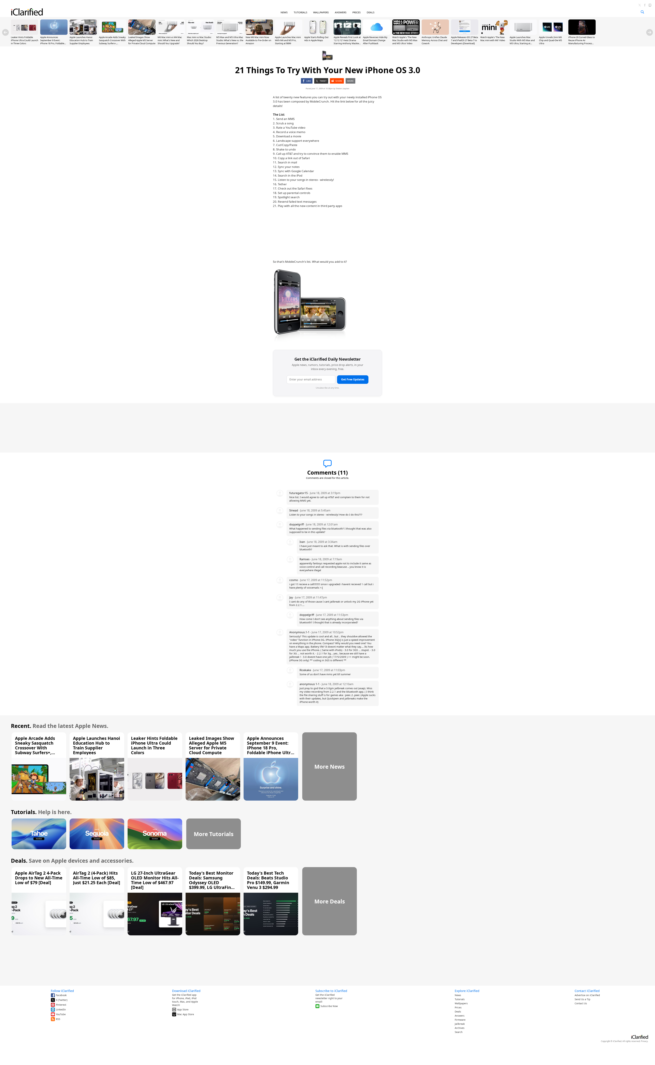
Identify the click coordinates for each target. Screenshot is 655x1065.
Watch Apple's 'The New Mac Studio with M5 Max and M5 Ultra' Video (404, 40)
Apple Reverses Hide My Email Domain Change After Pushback (375, 40)
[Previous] (5, 32)
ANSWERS (340, 12)
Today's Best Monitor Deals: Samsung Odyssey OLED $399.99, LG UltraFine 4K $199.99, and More (211, 882)
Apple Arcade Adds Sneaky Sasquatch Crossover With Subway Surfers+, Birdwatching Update (112, 42)
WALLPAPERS (321, 12)
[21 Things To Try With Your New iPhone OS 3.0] (310, 305)
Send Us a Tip (582, 999)
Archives (459, 1028)
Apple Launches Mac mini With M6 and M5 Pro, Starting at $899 (288, 40)
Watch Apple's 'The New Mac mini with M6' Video (492, 39)
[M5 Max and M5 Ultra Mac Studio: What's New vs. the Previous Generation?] (230, 34)
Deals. (19, 860)
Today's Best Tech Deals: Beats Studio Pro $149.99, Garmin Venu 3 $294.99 (268, 880)
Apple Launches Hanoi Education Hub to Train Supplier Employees (81, 40)
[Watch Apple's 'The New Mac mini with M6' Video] (494, 34)
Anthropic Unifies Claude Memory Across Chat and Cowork (434, 40)
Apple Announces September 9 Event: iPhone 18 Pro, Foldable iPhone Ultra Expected (52, 42)
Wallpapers (461, 1003)
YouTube (61, 1014)
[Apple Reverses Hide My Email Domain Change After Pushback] (376, 34)
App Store (182, 1009)
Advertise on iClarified (587, 995)
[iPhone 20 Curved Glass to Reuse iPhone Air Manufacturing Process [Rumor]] (582, 34)
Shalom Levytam (342, 88)
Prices (458, 1007)
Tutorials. (24, 812)
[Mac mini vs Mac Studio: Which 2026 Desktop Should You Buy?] (200, 34)
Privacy (644, 1041)
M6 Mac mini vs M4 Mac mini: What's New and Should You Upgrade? (170, 40)
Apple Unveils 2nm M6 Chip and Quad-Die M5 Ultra (550, 40)
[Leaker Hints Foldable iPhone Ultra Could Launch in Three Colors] (24, 34)
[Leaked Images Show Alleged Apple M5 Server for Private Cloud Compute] (142, 34)
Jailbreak (460, 1023)
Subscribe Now (329, 1006)
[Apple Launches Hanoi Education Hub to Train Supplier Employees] (83, 34)
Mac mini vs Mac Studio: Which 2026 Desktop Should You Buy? (199, 40)
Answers (459, 1015)
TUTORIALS (300, 12)
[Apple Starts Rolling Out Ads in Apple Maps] (318, 34)
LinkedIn (61, 1009)
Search (459, 1032)
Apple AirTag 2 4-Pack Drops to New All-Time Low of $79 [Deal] (38, 877)
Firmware (460, 1019)
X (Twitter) (61, 1000)
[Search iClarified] (642, 12)
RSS (58, 1019)
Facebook (61, 995)
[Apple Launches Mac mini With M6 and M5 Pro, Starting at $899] (288, 34)
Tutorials (460, 999)
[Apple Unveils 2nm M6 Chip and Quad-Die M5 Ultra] (552, 34)
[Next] (649, 32)
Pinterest (61, 1004)
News (458, 995)
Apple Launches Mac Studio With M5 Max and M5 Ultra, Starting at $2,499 (522, 42)
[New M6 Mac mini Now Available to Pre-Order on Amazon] (259, 34)
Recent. (21, 725)
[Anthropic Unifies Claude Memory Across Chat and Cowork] (435, 34)
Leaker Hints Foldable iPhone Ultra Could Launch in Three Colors (24, 40)
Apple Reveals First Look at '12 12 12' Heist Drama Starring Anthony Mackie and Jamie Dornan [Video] (347, 42)
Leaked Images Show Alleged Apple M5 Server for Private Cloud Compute (141, 40)
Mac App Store (185, 1014)
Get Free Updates (352, 379)
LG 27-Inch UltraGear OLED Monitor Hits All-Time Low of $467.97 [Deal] (155, 880)
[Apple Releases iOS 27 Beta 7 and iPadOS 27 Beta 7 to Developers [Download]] (464, 34)
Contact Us (581, 1003)
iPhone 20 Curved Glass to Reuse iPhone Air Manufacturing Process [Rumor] (581, 42)
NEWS (284, 12)
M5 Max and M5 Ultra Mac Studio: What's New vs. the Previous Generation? (229, 40)
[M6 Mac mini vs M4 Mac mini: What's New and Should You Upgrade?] (171, 34)
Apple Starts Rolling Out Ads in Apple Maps (316, 39)
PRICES (356, 12)
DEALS (370, 12)
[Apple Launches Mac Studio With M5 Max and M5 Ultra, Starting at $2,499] (523, 34)
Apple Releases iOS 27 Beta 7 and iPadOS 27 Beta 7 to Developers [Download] (464, 40)
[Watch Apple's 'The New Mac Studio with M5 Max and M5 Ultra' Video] (406, 34)
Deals (458, 1011)
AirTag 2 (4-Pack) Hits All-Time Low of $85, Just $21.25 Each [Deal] (96, 877)
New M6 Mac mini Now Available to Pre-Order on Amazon (258, 40)
